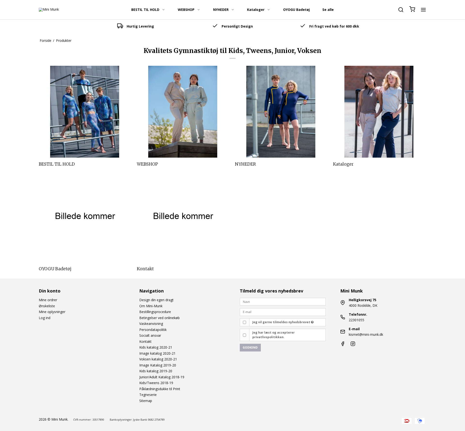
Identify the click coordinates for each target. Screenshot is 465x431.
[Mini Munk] (49, 10)
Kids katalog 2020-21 (155, 347)
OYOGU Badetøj (296, 9)
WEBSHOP (186, 9)
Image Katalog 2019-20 (157, 365)
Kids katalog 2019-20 (155, 371)
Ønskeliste (47, 306)
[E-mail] (283, 311)
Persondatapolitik (153, 329)
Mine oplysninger (52, 311)
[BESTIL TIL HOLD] (85, 112)
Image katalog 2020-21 (157, 353)
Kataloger (255, 9)
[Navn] (283, 301)
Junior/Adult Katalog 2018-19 (161, 377)
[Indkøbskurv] (412, 9)
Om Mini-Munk (151, 306)
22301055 (356, 320)
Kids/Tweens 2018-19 (156, 382)
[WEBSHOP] (183, 112)
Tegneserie (148, 394)
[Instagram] (352, 345)
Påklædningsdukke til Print (159, 389)
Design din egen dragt (156, 300)
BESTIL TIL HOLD (145, 9)
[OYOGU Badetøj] (85, 216)
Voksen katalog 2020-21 (158, 359)
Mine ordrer (48, 300)
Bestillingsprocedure (155, 311)
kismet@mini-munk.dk (366, 334)
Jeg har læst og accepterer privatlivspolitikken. (273, 334)
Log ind (44, 317)
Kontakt (145, 341)
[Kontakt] (183, 216)
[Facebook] (342, 345)
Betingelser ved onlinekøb (159, 317)
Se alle (328, 9)
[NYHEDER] (281, 112)
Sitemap (145, 400)
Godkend (250, 347)
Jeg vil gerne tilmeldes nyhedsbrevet (281, 322)
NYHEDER (221, 9)
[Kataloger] (379, 112)
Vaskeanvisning (151, 323)
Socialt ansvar (150, 335)
